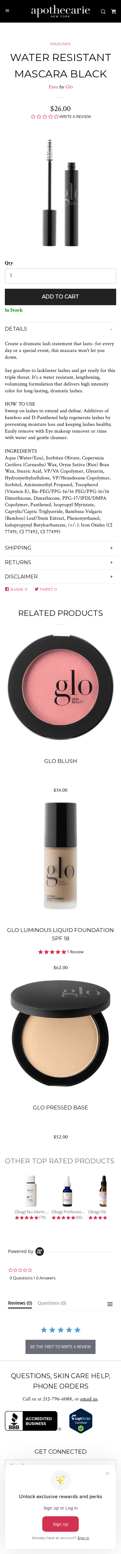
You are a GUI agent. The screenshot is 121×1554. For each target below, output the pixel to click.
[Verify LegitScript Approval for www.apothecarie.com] (81, 1432)
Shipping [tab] (18, 548)
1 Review (75, 952)
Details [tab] (16, 329)
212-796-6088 (57, 1399)
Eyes (53, 87)
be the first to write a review (60, 1346)
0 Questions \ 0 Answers (32, 1278)
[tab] (20, 1304)
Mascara (60, 43)
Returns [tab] (18, 562)
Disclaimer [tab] (21, 577)
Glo (69, 87)
